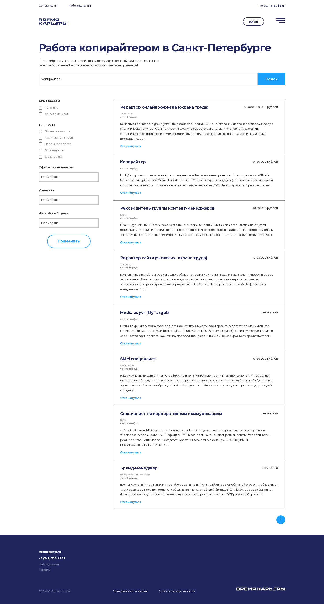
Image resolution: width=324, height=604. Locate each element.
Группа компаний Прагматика (135, 475)
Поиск (271, 79)
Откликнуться (130, 146)
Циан (122, 215)
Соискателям (48, 5)
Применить (69, 241)
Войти (253, 21)
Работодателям (80, 5)
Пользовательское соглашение (130, 591)
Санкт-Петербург (129, 117)
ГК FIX (123, 420)
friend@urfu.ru (50, 551)
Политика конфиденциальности (177, 591)
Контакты (44, 569)
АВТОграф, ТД (127, 365)
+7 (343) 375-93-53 (52, 558)
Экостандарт (126, 114)
